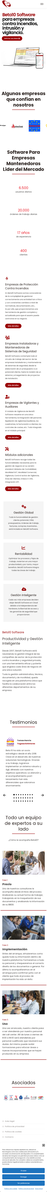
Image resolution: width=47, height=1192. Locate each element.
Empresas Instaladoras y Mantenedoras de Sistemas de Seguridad (22, 347)
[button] (43, 1145)
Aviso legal (39, 1189)
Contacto (9, 1137)
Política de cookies (10, 1189)
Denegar (23, 1177)
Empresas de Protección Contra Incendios (21, 286)
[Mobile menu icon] (42, 4)
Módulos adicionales (19, 455)
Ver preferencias (23, 1183)
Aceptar (23, 1171)
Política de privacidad (26, 1189)
